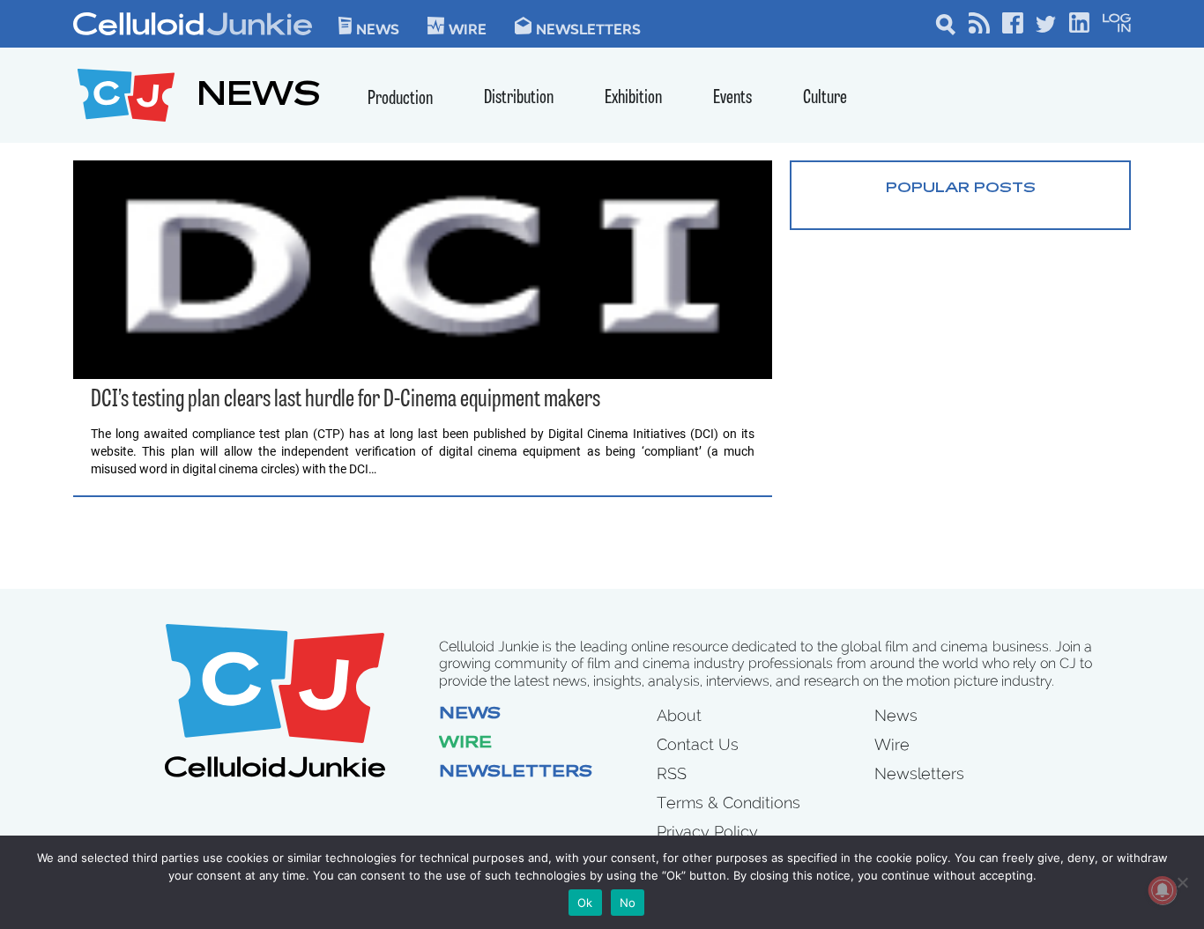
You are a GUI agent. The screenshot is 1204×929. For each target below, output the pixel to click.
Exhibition (633, 98)
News (377, 28)
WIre (468, 28)
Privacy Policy (707, 831)
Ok (585, 903)
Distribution (519, 98)
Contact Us (698, 744)
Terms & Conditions (728, 802)
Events (732, 98)
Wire (465, 744)
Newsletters (588, 28)
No (628, 903)
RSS (672, 773)
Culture (825, 98)
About (679, 715)
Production (400, 99)
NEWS (259, 97)
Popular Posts (961, 189)
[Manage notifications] (1162, 890)
